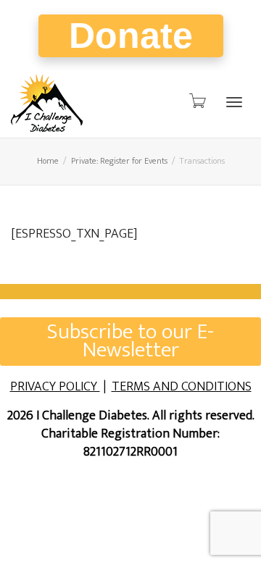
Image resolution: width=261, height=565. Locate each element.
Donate (131, 35)
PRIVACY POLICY (55, 387)
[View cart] (196, 101)
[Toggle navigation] (234, 102)
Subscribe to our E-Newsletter (130, 341)
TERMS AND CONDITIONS (182, 387)
